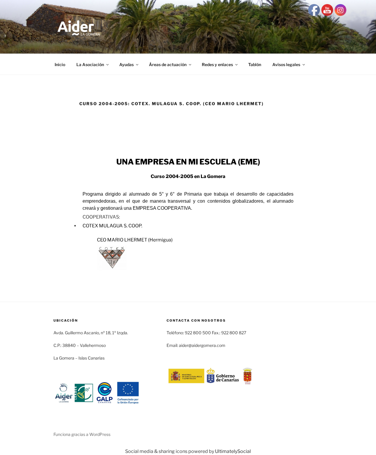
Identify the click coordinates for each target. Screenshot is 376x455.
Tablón (254, 64)
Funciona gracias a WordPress (81, 434)
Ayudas (126, 64)
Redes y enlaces (217, 64)
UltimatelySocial (233, 451)
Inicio (60, 64)
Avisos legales (286, 64)
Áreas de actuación (168, 64)
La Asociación (90, 64)
